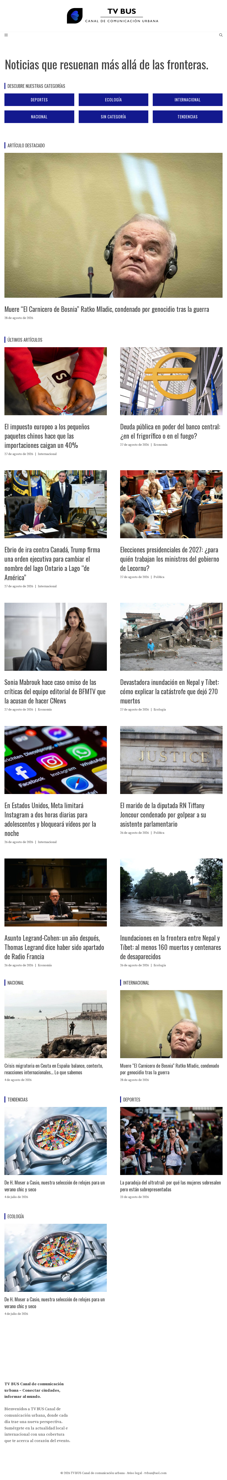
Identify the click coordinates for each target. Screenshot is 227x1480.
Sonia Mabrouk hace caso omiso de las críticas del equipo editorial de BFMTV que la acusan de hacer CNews (55, 691)
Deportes (39, 99)
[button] (221, 35)
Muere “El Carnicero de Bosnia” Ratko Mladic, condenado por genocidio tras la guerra (106, 309)
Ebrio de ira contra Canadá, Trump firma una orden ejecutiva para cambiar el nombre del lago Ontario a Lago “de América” (52, 563)
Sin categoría (113, 116)
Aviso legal (134, 1473)
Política (159, 577)
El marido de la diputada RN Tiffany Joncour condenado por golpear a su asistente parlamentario (163, 814)
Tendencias (188, 116)
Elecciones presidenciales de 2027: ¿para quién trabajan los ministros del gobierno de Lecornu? (169, 558)
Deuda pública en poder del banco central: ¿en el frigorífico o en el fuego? (170, 431)
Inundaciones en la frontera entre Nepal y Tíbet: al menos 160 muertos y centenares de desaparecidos (170, 947)
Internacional (188, 99)
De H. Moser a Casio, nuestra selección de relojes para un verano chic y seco (54, 1186)
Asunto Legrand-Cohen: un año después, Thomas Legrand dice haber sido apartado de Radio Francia (54, 947)
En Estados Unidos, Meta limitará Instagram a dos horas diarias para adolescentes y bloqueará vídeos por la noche (50, 819)
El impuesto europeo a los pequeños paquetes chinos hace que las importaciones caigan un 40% (47, 435)
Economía (160, 445)
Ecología (113, 99)
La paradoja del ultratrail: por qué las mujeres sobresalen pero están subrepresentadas (170, 1186)
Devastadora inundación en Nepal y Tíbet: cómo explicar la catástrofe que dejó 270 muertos (169, 691)
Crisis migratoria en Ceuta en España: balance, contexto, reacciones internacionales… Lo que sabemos (53, 1069)
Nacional (39, 116)
